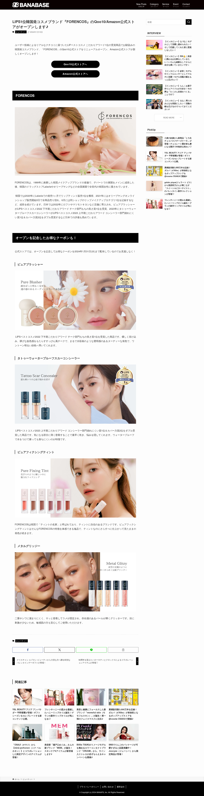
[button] (27, 650)
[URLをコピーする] (123, 650)
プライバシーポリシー (89, 786)
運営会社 (121, 786)
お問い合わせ (108, 786)
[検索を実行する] (189, 22)
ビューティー (21, 32)
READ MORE (168, 117)
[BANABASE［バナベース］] (30, 4)
